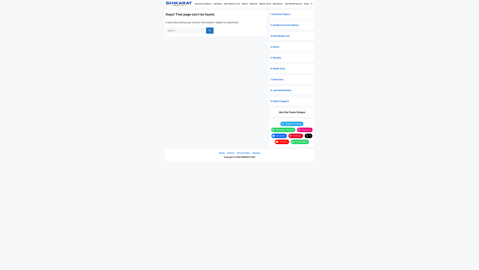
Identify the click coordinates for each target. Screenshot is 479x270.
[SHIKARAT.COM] (179, 4)
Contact (231, 153)
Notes (245, 4)
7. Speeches (276, 79)
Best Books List (232, 4)
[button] (311, 4)
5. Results (275, 57)
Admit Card (265, 4)
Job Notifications (293, 4)
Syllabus (218, 4)
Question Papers (203, 4)
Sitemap (256, 153)
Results (253, 4)
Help (306, 4)
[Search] (210, 31)
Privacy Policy (243, 153)
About (222, 153)
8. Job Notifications (280, 90)
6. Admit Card (277, 68)
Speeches (278, 4)
